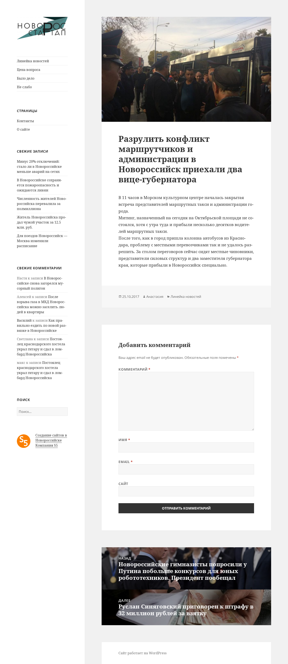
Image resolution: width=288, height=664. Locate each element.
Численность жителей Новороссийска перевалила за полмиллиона (41, 203)
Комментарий (134, 369)
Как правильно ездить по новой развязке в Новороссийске (41, 325)
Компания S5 (46, 445)
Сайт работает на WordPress (142, 653)
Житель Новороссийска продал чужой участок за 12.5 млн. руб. (41, 222)
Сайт (123, 483)
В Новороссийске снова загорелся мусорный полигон (40, 283)
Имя (124, 440)
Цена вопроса (28, 69)
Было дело (25, 78)
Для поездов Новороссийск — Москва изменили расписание (42, 240)
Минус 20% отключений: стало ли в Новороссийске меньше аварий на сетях (39, 166)
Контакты (25, 121)
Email (125, 461)
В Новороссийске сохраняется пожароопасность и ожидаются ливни (39, 185)
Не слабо (24, 87)
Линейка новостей (33, 61)
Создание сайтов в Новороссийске (51, 438)
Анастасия (154, 296)
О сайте (23, 129)
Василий (24, 320)
